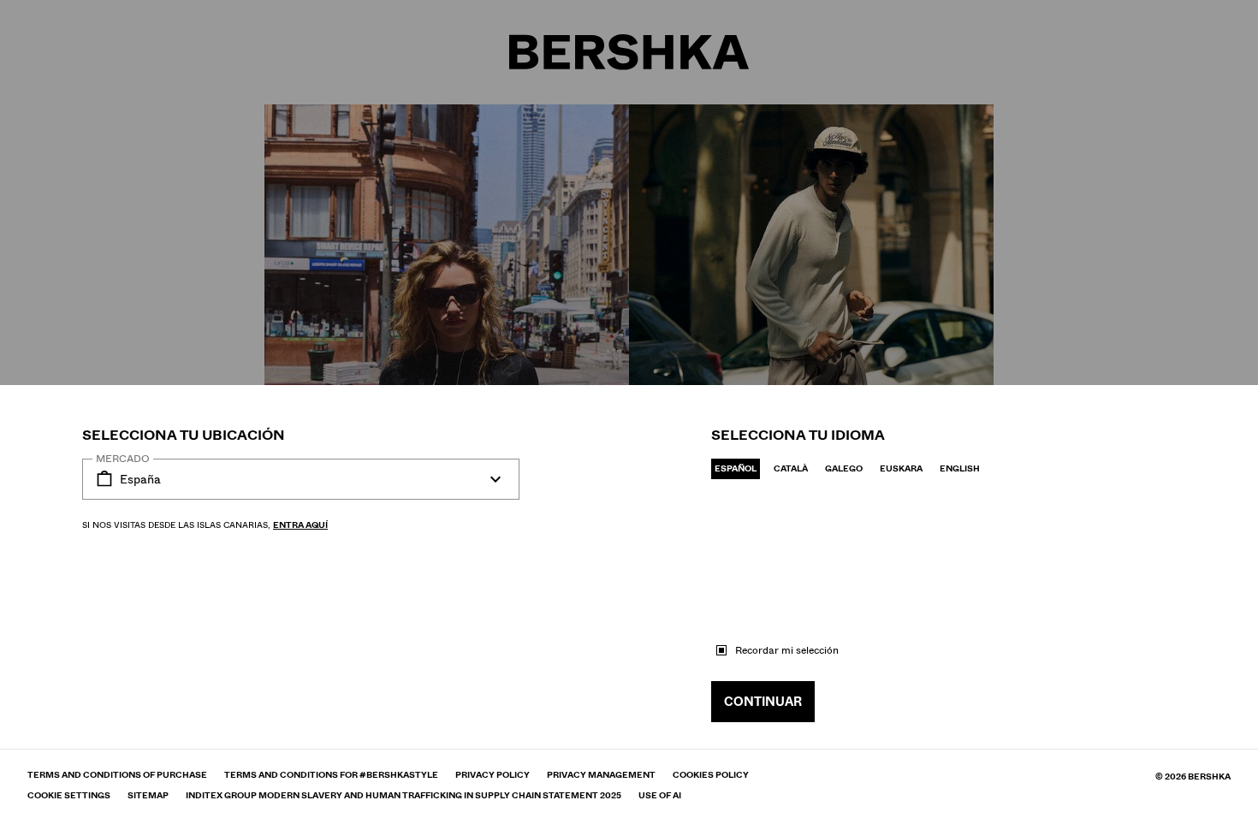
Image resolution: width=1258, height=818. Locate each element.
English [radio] (960, 468)
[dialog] (629, 409)
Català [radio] (791, 468)
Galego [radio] (844, 468)
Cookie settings (68, 796)
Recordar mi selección (787, 650)
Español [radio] (736, 468)
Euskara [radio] (901, 468)
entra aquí (300, 525)
